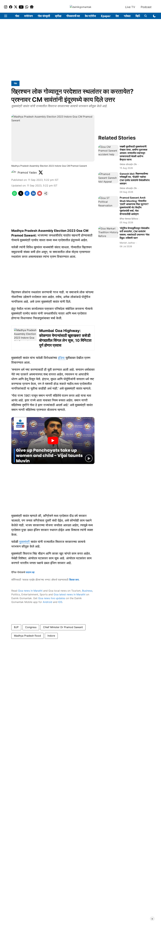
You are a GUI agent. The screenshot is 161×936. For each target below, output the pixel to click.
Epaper (106, 16)
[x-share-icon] (20, 195)
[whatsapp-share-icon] (14, 195)
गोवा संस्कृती (44, 16)
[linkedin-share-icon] (33, 195)
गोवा (17, 16)
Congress (30, 627)
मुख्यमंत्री (25, 542)
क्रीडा (58, 16)
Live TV (130, 7)
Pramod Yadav (27, 172)
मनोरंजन (28, 16)
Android (47, 602)
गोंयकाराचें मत (73, 16)
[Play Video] (52, 440)
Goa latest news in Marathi (69, 594)
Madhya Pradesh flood (27, 635)
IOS (60, 602)
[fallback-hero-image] (108, 150)
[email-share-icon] (39, 195)
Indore (51, 635)
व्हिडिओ (139, 16)
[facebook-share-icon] (27, 195)
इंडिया (62, 358)
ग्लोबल (127, 16)
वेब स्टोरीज (90, 16)
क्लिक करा (74, 579)
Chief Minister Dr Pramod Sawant (63, 627)
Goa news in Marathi (30, 590)
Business (87, 590)
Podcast (146, 7)
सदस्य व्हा (30, 572)
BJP (16, 627)
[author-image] (13, 172)
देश (117, 16)
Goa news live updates (51, 598)
